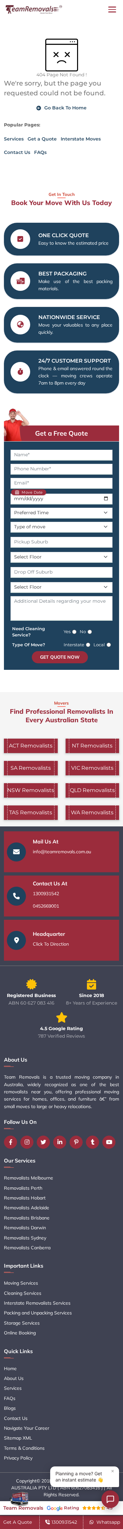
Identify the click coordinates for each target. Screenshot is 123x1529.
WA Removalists (92, 812)
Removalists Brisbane (27, 1218)
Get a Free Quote (61, 433)
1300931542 (46, 894)
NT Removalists (92, 746)
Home (10, 1368)
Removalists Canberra (27, 1248)
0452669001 (46, 906)
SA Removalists (30, 768)
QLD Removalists (92, 790)
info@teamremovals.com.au (62, 852)
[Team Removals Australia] (33, 9)
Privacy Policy (18, 1458)
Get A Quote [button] (17, 1522)
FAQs (40, 152)
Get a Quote (42, 139)
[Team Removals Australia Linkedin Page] (61, 1142)
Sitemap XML (18, 1438)
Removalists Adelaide (26, 1208)
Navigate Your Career (26, 1428)
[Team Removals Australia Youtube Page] (110, 1142)
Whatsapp (107, 1522)
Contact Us (17, 152)
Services (14, 139)
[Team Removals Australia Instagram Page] (28, 1142)
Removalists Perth (23, 1188)
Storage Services (22, 1323)
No (83, 631)
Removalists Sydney (25, 1238)
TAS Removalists (30, 812)
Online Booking (20, 1333)
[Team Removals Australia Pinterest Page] (78, 1142)
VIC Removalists (92, 768)
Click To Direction (51, 944)
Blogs (10, 1408)
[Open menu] (112, 9)
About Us (14, 1378)
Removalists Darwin (25, 1228)
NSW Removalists (30, 790)
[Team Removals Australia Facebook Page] (12, 1142)
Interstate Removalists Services (37, 1303)
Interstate (74, 644)
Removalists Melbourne (28, 1178)
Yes (67, 631)
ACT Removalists (30, 746)
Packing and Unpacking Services (38, 1313)
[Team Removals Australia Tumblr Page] (94, 1142)
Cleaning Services (22, 1293)
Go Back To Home (65, 108)
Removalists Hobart (25, 1198)
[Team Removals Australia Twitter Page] (45, 1142)
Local (99, 644)
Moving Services (21, 1283)
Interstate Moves (81, 139)
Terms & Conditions (24, 1448)
